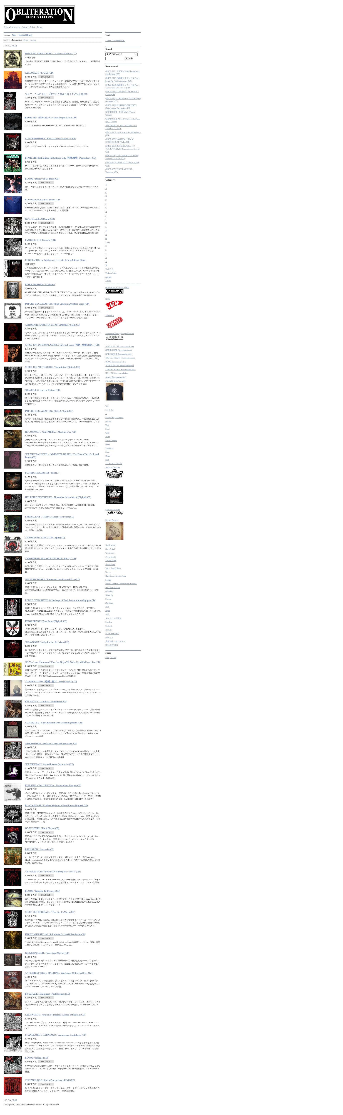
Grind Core (110, 553)
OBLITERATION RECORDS (117, 287)
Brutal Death (110, 557)
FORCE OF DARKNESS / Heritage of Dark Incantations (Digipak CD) (60, 600)
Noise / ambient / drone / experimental (121, 584)
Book (107, 444)
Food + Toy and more (114, 417)
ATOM (113, 657)
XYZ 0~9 (109, 269)
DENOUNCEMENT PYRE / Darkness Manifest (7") (51, 53)
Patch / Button (111, 440)
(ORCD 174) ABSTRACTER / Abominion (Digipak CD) (52, 367)
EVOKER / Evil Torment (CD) (40, 240)
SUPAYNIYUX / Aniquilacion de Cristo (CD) (47, 642)
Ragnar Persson (111, 520)
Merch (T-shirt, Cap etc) (115, 381)
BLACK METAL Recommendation (119, 365)
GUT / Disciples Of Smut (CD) (40, 219)
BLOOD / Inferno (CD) (36, 1057)
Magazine (109, 448)
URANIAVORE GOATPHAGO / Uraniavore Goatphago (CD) (55, 1035)
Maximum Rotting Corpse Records (119, 333)
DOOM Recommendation (115, 362)
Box (107, 607)
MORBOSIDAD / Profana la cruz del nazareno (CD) (51, 743)
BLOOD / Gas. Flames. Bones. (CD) (42, 199)
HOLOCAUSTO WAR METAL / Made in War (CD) (50, 431)
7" (106, 413)
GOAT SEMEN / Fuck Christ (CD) (42, 828)
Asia (107, 614)
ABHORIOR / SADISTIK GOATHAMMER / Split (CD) (52, 324)
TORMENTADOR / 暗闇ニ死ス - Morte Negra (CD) (51, 681)
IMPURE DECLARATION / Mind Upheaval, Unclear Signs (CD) (57, 303)
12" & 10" (109, 410)
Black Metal (110, 564)
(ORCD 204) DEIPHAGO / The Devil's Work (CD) (50, 912)
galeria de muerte (112, 509)
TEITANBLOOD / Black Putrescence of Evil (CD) (50, 1080)
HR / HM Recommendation (116, 373)
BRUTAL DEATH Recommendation (120, 358)
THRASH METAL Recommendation (120, 369)
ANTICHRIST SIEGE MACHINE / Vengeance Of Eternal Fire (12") (59, 973)
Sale (107, 460)
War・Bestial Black (22, 35)
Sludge (108, 580)
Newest (33, 40)
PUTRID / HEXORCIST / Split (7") (42, 472)
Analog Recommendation (115, 377)
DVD (107, 436)
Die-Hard (109, 603)
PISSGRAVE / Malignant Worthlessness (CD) (47, 993)
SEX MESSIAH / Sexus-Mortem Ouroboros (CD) (49, 764)
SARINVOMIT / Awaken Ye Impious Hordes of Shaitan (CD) (55, 1014)
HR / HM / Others (112, 587)
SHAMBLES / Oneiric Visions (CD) (42, 390)
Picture (108, 599)
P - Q (107, 242)
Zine (107, 452)
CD (106, 406)
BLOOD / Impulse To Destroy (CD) (42, 891)
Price (26, 40)
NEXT (14, 46)
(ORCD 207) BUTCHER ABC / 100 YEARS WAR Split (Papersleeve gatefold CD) (122, 149)
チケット (109, 637)
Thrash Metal (110, 560)
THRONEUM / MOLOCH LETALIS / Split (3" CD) (50, 558)
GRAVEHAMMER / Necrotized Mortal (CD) (47, 953)
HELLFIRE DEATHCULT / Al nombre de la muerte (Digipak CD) (58, 497)
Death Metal (110, 545)
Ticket (108, 281)
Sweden (108, 622)
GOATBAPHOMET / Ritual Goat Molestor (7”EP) (50, 138)
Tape (107, 425)
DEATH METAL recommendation (119, 346)
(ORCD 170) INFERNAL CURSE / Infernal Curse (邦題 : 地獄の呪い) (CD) (62, 345)
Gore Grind (110, 549)
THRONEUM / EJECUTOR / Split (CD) (45, 537)
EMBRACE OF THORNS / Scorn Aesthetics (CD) (49, 516)
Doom (108, 572)
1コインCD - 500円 (113, 463)
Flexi (107, 429)
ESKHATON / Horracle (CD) (39, 849)
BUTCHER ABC (112, 634)
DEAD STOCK (111, 645)
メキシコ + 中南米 (113, 618)
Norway (108, 630)
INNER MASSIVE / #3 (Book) (40, 284)
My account (15, 27)
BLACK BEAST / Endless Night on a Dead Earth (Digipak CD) (56, 805)
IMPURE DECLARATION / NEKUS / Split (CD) (49, 411)
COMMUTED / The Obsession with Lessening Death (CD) (53, 722)
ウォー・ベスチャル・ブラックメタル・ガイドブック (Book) (56, 93)
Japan (107, 610)
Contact (25, 27)
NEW (107, 299)
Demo (107, 456)
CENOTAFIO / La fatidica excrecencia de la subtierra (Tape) (55, 260)
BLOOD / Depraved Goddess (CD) (42, 178)
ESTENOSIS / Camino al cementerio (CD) (46, 701)
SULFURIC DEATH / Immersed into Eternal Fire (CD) (52, 579)
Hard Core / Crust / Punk (115, 576)
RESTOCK (109, 315)
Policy (32, 27)
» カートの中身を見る (115, 40)
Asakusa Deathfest (112, 467)
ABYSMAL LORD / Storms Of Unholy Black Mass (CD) (53, 871)
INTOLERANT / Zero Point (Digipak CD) (46, 621)
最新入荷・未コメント (115, 641)
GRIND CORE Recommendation (118, 350)
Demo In (109, 595)
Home (6, 27)
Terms (39, 27)
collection (109, 591)
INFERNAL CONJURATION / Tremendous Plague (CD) (53, 785)
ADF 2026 (109, 484)
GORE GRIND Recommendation (119, 354)
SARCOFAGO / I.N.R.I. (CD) (39, 72)
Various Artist (110, 273)
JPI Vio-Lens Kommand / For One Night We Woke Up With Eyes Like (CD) (62, 662)
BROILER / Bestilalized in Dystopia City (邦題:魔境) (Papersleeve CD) (60, 157)
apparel (108, 277)
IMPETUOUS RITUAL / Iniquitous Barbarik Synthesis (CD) (55, 934)
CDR (107, 433)
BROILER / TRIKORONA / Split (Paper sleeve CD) (50, 117)
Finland (108, 626)
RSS (107, 657)
